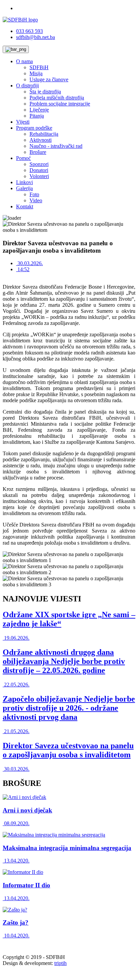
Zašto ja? (15, 922)
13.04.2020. (16, 860)
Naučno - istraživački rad (55, 146)
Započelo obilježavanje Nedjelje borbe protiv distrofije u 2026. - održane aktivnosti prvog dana (69, 707)
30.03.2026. (29, 263)
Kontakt (24, 206)
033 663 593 (29, 31)
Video (35, 200)
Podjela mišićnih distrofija (56, 97)
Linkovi (24, 182)
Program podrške (34, 128)
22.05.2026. (16, 684)
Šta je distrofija (45, 91)
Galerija (24, 188)
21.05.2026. (16, 731)
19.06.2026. (16, 638)
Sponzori (39, 164)
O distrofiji (27, 85)
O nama (24, 61)
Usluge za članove (48, 79)
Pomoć (23, 158)
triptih (60, 963)
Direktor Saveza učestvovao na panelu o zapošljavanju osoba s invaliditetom (68, 750)
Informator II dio (26, 885)
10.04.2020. (16, 935)
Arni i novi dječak (27, 810)
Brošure (37, 152)
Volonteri (39, 176)
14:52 (22, 269)
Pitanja (36, 116)
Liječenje (39, 110)
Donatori (38, 170)
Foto (34, 194)
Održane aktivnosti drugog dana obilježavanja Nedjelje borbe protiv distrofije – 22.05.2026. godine (64, 661)
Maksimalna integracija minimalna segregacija (67, 847)
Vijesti (22, 122)
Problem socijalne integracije (59, 104)
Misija (36, 73)
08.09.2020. (16, 823)
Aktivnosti (40, 140)
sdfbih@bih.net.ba (35, 37)
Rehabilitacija (43, 134)
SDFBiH (39, 67)
